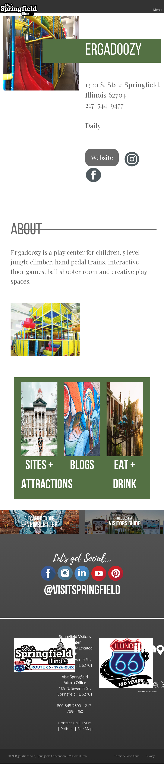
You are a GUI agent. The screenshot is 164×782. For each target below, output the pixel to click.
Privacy (150, 756)
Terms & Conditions (126, 756)
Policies (66, 728)
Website (101, 157)
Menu (157, 9)
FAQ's (87, 722)
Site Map (85, 728)
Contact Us (68, 722)
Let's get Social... (82, 558)
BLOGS (82, 466)
